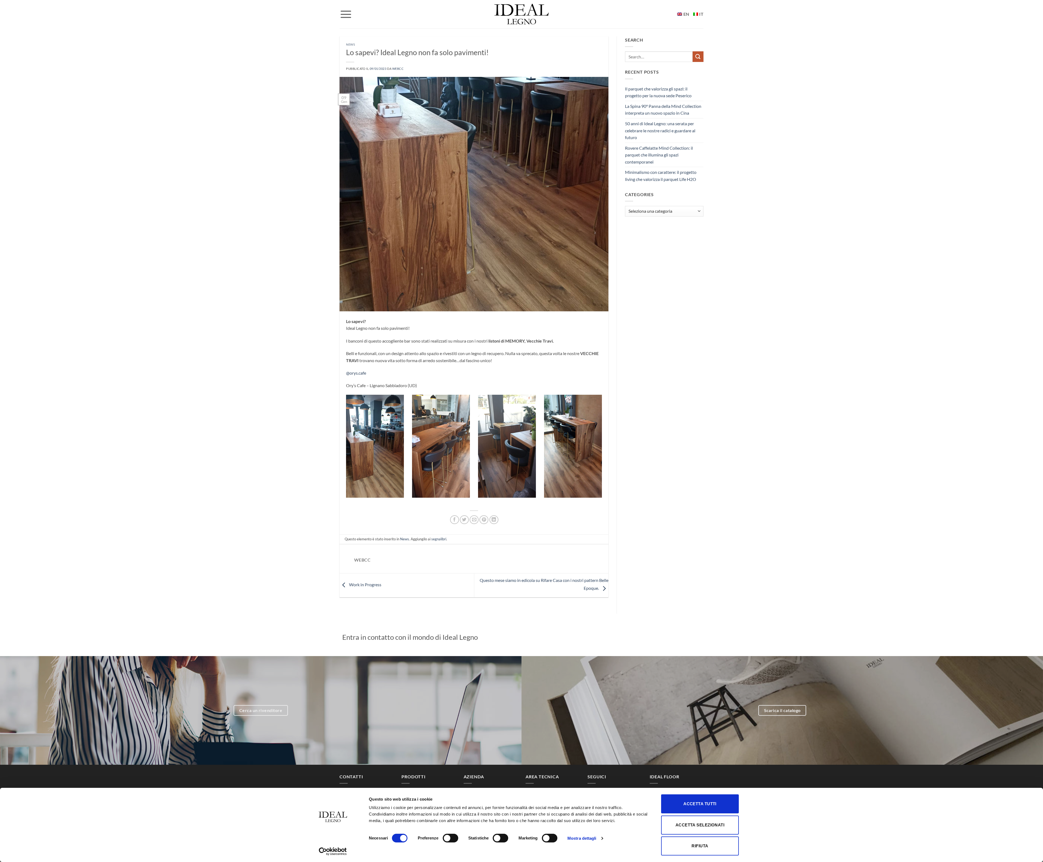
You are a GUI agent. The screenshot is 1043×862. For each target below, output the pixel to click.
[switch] (450, 838)
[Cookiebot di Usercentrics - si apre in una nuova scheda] (333, 851)
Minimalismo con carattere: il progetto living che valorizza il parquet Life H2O (660, 176)
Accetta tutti (700, 803)
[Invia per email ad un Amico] (474, 519)
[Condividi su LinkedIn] (493, 519)
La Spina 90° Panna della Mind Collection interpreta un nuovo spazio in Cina (663, 110)
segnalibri (438, 539)
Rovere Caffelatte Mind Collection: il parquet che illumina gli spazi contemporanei (659, 154)
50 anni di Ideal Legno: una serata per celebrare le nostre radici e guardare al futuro (660, 130)
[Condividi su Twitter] (464, 519)
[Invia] (698, 56)
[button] (346, 14)
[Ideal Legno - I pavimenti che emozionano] (521, 14)
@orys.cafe (356, 372)
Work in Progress (364, 584)
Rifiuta (700, 846)
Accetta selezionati (700, 825)
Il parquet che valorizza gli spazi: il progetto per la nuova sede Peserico (658, 92)
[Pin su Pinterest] (483, 519)
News (350, 44)
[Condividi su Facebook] (454, 519)
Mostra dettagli (581, 838)
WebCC (398, 68)
